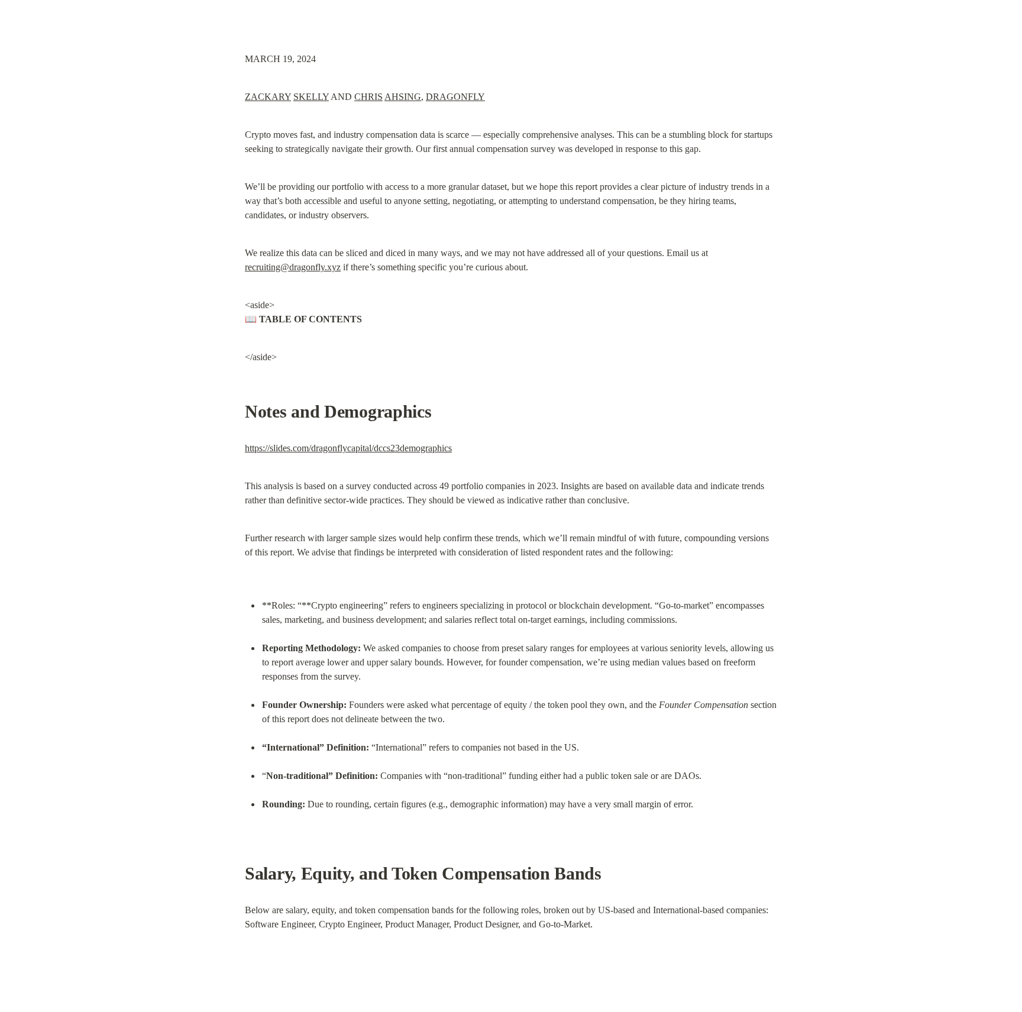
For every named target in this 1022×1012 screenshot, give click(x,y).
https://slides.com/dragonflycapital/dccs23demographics (348, 448)
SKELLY (311, 97)
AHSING (402, 97)
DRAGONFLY (455, 97)
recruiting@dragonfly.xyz (293, 267)
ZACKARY (268, 97)
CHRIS (368, 97)
